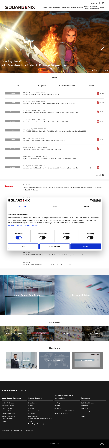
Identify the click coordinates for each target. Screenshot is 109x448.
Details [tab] (54, 207)
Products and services (61, 413)
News (85, 3)
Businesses (87, 5)
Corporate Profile (7, 411)
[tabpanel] (54, 46)
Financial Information (34, 411)
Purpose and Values (8, 405)
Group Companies (7, 419)
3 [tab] (96, 70)
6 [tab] (103, 70)
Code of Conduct (7, 408)
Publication (84, 408)
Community (57, 408)
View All (98, 175)
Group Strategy (32, 403)
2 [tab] (94, 70)
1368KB (102, 93)
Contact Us (29, 430)
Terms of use (5, 430)
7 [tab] (105, 70)
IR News (30, 405)
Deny (23, 246)
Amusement (84, 405)
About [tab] (86, 207)
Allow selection (54, 246)
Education (57, 405)
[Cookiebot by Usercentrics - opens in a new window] (91, 200)
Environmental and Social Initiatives (65, 411)
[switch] (42, 237)
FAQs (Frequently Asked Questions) (38, 424)
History (4, 421)
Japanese (94, 3)
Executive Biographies (8, 416)
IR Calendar (31, 413)
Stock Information (33, 416)
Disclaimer (31, 421)
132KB (101, 139)
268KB (101, 111)
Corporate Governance (8, 413)
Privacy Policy (18, 430)
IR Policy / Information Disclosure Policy (40, 419)
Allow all (85, 246)
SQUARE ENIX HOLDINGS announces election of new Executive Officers (48, 265)
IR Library (31, 408)
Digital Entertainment (87, 403)
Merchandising (85, 411)
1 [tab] (92, 70)
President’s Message (8, 403)
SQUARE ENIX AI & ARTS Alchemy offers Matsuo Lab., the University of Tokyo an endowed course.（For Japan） (62, 255)
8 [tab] (107, 70)
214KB (101, 121)
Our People (57, 403)
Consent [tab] (22, 207)
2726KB (102, 102)
